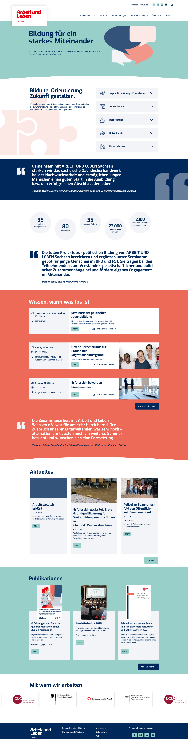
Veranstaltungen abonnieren (141, 728)
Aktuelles (144, 5)
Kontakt (169, 15)
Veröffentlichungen (139, 15)
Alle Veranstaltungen (147, 406)
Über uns (156, 15)
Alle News (151, 560)
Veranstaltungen (119, 15)
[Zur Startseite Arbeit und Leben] (29, 16)
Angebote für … (86, 15)
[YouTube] (153, 735)
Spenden (134, 5)
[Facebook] (134, 735)
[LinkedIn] (146, 735)
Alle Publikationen (149, 667)
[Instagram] (140, 735)
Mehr (75, 329)
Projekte (103, 15)
